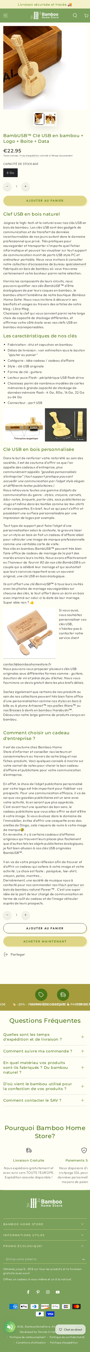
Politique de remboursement (28, 1337)
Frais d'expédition (29, 155)
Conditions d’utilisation (31, 1342)
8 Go (12, 174)
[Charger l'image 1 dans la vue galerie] (39, 119)
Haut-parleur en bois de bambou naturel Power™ (43, 887)
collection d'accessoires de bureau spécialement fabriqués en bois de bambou (44, 266)
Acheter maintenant (45, 941)
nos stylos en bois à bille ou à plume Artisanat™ (42, 703)
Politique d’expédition (64, 1342)
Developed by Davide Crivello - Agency (45, 1331)
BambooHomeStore (37, 1326)
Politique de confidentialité (67, 1337)
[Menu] (5, 15)
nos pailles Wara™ (62, 705)
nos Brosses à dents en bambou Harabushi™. (38, 710)
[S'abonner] (84, 1259)
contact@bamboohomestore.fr (27, 664)
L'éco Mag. (21, 309)
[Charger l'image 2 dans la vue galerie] (50, 119)
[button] (75, 15)
